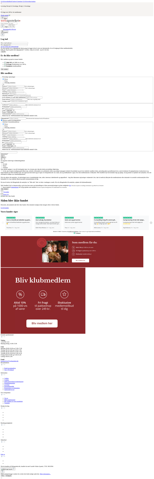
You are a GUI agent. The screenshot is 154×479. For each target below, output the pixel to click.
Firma (6, 81)
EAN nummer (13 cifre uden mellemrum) (14, 97)
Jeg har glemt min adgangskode (9, 46)
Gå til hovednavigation (29, 1)
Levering (6, 385)
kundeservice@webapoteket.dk (9, 361)
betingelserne (15, 187)
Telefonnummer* (7, 114)
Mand (4, 166)
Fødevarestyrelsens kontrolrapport (13, 381)
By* (3, 108)
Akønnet (5, 167)
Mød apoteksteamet (9, 400)
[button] (72, 267)
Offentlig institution (9, 83)
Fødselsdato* (4, 154)
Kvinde (5, 164)
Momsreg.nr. (6, 93)
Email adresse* (6, 99)
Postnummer (6, 106)
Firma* (4, 90)
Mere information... (45, 474)
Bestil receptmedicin (10, 368)
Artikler (6, 378)
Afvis (2, 475)
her (70, 185)
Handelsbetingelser (9, 383)
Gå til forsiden (5, 208)
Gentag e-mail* (6, 101)
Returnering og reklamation (12, 388)
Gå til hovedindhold (6, 1)
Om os (6, 398)
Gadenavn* (5, 105)
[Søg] (11, 26)
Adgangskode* (5, 118)
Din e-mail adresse (6, 43)
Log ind (3, 51)
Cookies (6, 380)
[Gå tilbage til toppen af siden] (2, 471)
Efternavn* (5, 88)
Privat (6, 79)
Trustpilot (7, 403)
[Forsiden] (10, 22)
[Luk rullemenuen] (2, 26)
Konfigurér (8, 475)
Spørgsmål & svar (9, 389)
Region (4, 112)
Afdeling (4, 92)
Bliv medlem (4, 69)
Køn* (2, 162)
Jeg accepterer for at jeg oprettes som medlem (19, 187)
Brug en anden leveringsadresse (12, 120)
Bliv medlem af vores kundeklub (13, 401)
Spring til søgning (17, 1)
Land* (4, 110)
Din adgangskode (6, 45)
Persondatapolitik (9, 386)
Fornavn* (5, 86)
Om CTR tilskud (9, 370)
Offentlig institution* (8, 95)
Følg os (3, 454)
